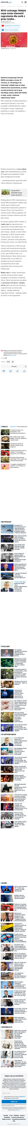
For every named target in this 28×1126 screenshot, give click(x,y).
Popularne (13, 426)
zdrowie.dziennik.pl (11, 6)
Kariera (22, 1115)
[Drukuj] (11, 371)
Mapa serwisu (6, 1119)
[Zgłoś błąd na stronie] (24, 371)
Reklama (16, 1115)
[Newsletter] (4, 371)
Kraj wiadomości (22, 426)
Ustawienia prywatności (19, 1119)
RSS (14, 1121)
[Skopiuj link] (17, 371)
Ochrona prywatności (18, 1117)
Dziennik (3, 6)
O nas (11, 1115)
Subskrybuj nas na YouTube (12, 25)
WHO (8, 362)
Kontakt (6, 1115)
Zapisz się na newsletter (11, 30)
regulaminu (22, 1096)
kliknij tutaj (17, 1110)
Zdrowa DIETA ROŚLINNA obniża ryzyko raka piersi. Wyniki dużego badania (18, 193)
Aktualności (20, 6)
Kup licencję (13, 355)
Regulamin (7, 1117)
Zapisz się (14, 1101)
